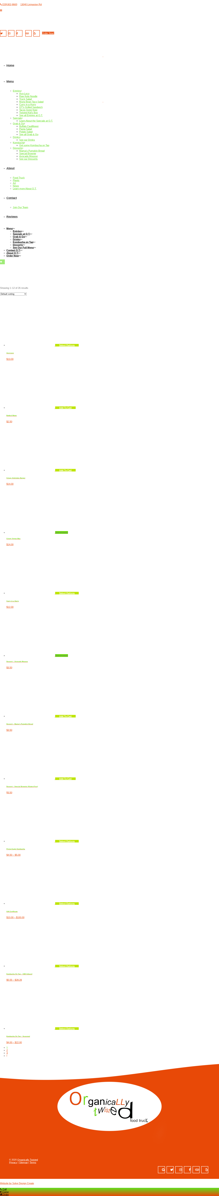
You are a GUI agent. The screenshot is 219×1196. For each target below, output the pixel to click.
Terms (33, 1162)
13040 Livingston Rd (31, 4)
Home (4, 462)
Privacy (13, 1162)
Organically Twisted (27, 1159)
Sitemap (23, 1162)
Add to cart (65, 716)
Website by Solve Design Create (17, 1183)
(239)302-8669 (9, 4)
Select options (67, 593)
